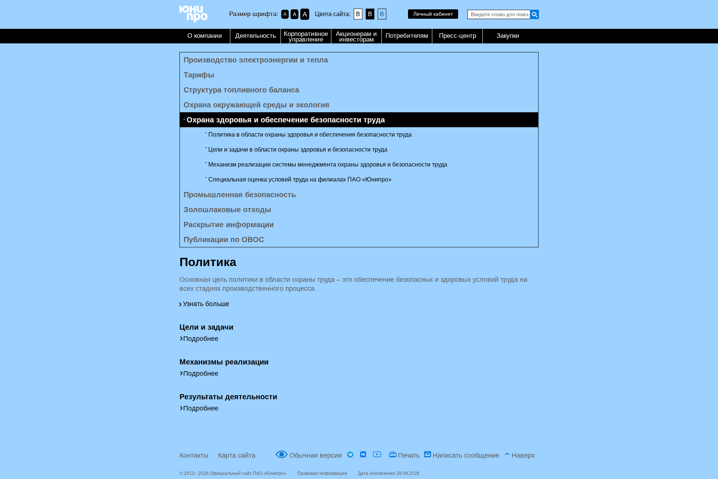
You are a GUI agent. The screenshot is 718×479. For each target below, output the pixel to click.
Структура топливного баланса (241, 90)
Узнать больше (206, 304)
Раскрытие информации (229, 224)
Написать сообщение (466, 455)
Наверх (523, 455)
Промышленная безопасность (240, 194)
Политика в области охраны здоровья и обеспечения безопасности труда (310, 134)
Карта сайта (236, 455)
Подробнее (200, 338)
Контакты (194, 455)
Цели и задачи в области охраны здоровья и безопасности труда (297, 149)
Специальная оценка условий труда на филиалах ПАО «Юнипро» (300, 179)
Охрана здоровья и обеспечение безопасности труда (286, 120)
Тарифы (199, 75)
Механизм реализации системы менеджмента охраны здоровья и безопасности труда (327, 164)
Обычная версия (315, 455)
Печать (409, 455)
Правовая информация (322, 473)
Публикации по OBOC (224, 239)
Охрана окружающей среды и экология (256, 105)
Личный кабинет (433, 14)
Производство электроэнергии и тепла (256, 60)
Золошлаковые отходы (227, 209)
